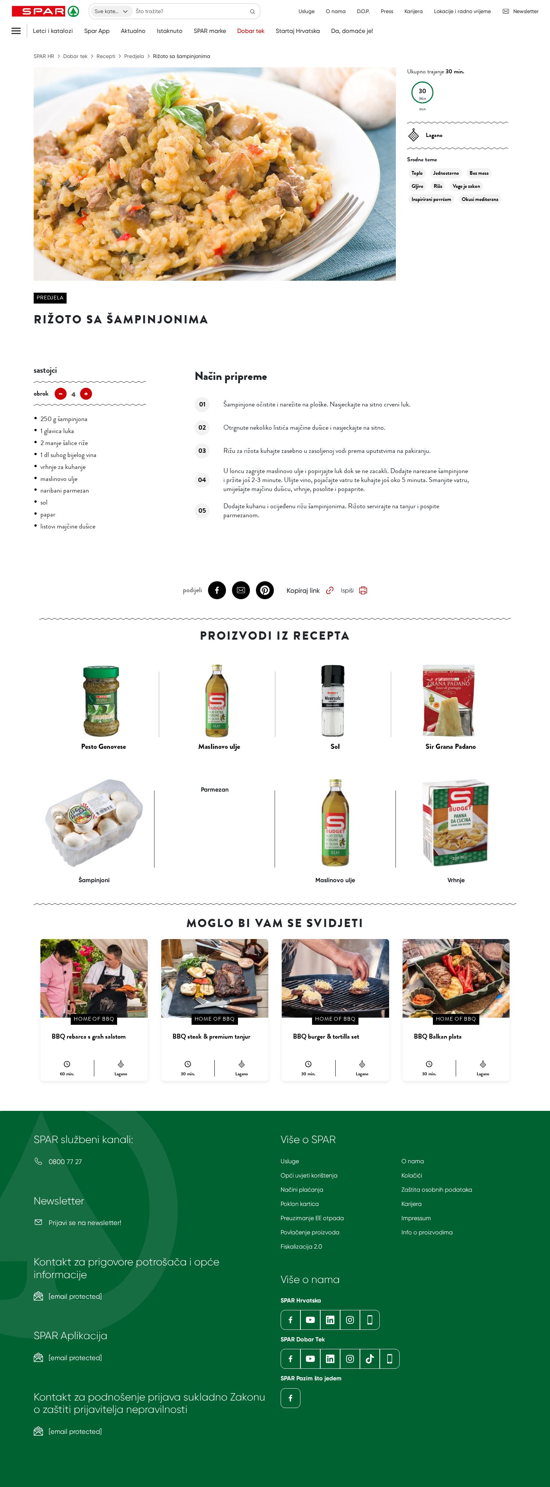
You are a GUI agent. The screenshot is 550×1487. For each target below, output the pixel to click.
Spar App (97, 31)
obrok (41, 393)
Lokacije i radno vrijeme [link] (462, 11)
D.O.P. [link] (363, 11)
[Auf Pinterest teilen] (265, 590)
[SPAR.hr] (46, 11)
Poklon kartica (300, 1203)
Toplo (417, 173)
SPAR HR (44, 56)
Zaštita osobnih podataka (436, 1189)
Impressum (416, 1218)
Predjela (134, 56)
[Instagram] (350, 1320)
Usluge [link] (307, 11)
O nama (412, 1161)
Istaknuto (170, 31)
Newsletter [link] (526, 11)
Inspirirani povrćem (431, 199)
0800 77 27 (64, 1161)
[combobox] (112, 11)
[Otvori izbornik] (19, 31)
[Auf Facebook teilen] (217, 590)
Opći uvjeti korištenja (309, 1175)
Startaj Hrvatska (298, 31)
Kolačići (411, 1175)
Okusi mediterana (480, 199)
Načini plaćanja (302, 1189)
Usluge (290, 1161)
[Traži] (252, 11)
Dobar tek (251, 31)
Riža (438, 186)
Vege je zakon (466, 186)
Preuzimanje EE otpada (312, 1218)
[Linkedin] (330, 1320)
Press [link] (387, 11)
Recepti (106, 56)
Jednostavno (446, 173)
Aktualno (133, 31)
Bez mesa (479, 173)
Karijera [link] (413, 11)
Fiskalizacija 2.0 (301, 1246)
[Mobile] (370, 1320)
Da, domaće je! (352, 31)
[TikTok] (370, 1359)
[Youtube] (310, 1320)
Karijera (411, 1203)
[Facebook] (290, 1320)
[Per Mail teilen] (241, 590)
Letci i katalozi (53, 31)
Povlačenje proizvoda (310, 1232)
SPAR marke (210, 31)
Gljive (417, 186)
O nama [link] (336, 11)
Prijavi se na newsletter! (84, 1223)
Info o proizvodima (427, 1232)
